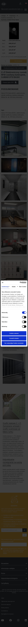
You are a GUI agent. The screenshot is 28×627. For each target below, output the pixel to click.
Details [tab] (14, 286)
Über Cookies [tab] (22, 286)
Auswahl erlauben (14, 338)
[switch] (24, 317)
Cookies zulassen (14, 333)
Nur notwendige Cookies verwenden (14, 343)
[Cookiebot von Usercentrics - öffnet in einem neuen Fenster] (20, 283)
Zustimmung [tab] (5, 286)
